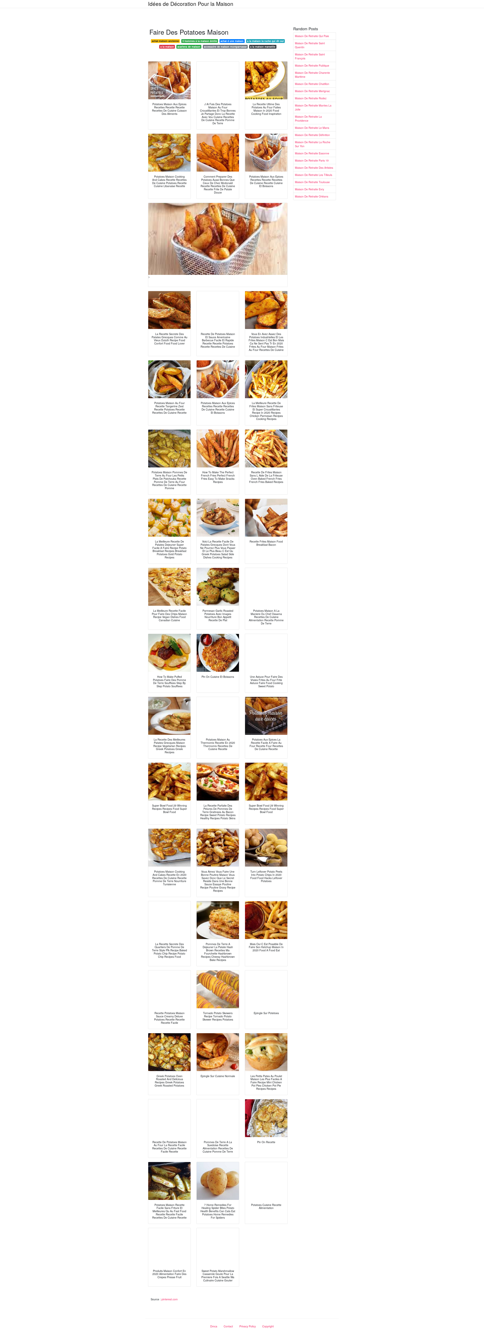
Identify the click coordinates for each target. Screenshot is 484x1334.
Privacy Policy (247, 1326)
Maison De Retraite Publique (312, 65)
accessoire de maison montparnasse (225, 46)
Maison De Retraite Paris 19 (312, 160)
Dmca (213, 1326)
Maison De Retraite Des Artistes (314, 167)
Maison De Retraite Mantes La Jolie (313, 107)
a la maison (167, 46)
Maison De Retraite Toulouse (312, 182)
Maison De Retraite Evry (309, 189)
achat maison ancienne (165, 41)
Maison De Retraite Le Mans (312, 128)
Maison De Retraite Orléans (311, 196)
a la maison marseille (262, 46)
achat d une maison (232, 41)
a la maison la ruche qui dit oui (265, 41)
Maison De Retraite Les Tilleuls (313, 175)
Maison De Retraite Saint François (310, 56)
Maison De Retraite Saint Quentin (310, 45)
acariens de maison (188, 46)
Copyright (268, 1326)
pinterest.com (169, 1299)
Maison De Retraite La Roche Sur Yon (312, 144)
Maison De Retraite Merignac (312, 91)
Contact (228, 1326)
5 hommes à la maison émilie (199, 41)
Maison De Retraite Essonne (312, 153)
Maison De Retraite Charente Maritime (312, 75)
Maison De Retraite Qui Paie (312, 36)
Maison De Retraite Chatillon (312, 84)
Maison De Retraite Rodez (311, 98)
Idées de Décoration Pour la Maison (190, 3)
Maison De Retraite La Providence (308, 118)
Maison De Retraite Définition (312, 135)
